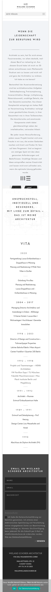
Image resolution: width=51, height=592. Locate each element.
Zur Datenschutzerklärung (29, 588)
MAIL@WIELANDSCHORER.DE (25, 571)
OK (14, 588)
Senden (41, 541)
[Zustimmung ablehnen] (48, 585)
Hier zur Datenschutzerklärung (18, 537)
